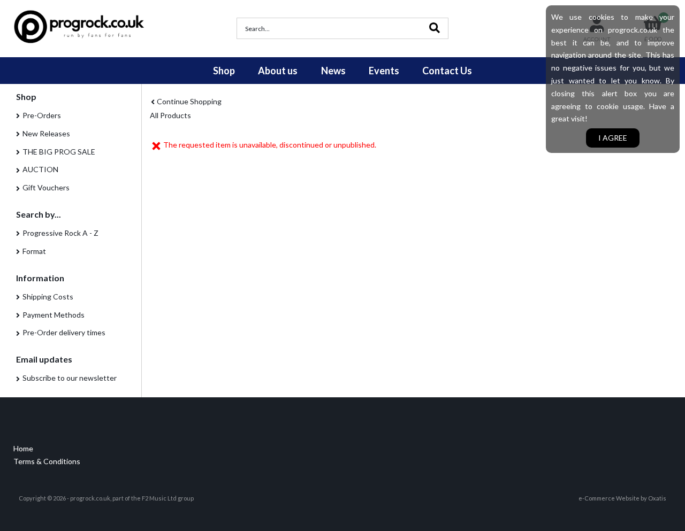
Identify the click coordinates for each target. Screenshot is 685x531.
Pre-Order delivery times (63, 332)
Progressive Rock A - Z (60, 232)
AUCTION (40, 169)
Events (384, 70)
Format (34, 251)
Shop (224, 70)
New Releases (46, 133)
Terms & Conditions (46, 461)
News (333, 70)
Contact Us (447, 70)
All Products (170, 115)
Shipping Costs (47, 296)
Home (23, 448)
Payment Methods (53, 314)
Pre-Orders (41, 115)
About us (278, 70)
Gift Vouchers (46, 187)
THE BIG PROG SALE (58, 151)
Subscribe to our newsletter (69, 377)
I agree (612, 137)
